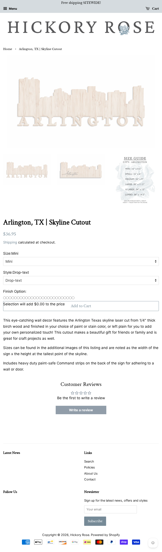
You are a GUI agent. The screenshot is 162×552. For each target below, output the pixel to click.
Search (89, 461)
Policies (89, 467)
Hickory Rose (79, 535)
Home (7, 49)
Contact (90, 479)
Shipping (10, 242)
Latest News (11, 453)
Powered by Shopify (105, 535)
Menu (12, 8)
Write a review (81, 410)
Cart (155, 9)
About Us (91, 473)
